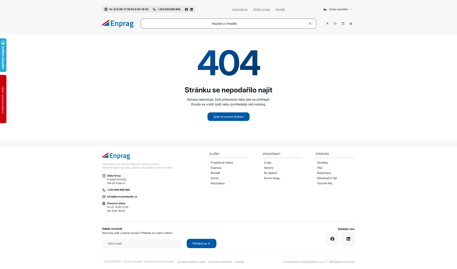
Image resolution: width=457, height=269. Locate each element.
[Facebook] (186, 9)
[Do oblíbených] (335, 23)
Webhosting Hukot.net (342, 261)
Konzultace (218, 183)
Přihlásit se (200, 243)
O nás (267, 162)
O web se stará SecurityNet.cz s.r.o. (304, 261)
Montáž (215, 173)
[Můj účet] (327, 23)
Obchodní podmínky (220, 261)
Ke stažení (270, 173)
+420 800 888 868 (118, 189)
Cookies (239, 261)
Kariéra (268, 167)
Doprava (216, 167)
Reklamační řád (327, 178)
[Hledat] (310, 24)
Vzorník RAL (325, 183)
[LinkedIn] (191, 9)
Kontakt (280, 9)
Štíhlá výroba (261, 9)
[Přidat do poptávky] (343, 23)
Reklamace (324, 173)
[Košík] (351, 23)
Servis (215, 178)
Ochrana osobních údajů (191, 261)
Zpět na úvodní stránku (228, 116)
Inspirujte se (240, 9)
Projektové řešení (222, 162)
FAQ (319, 167)
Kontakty (322, 162)
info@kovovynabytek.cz (122, 196)
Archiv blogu (272, 178)
